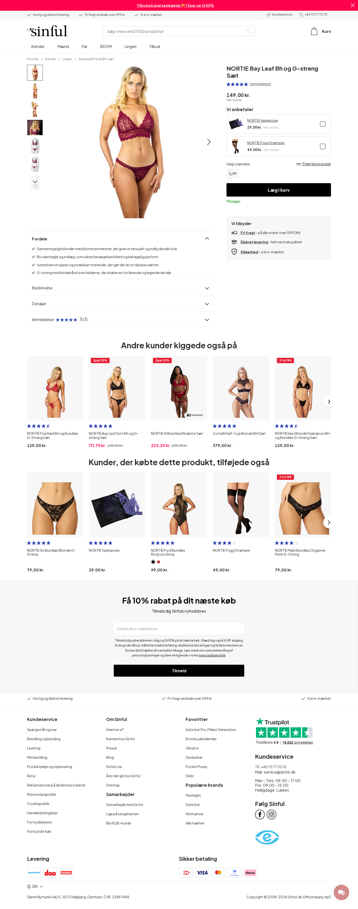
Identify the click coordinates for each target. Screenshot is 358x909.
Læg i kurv (279, 190)
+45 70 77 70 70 (316, 14)
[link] (32, 59)
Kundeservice (282, 14)
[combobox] (174, 31)
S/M (232, 173)
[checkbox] (322, 124)
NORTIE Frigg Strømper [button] (266, 143)
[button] (353, 5)
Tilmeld (179, 670)
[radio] (228, 84)
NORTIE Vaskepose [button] (262, 120)
